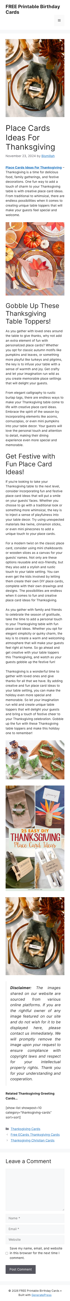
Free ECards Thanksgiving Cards (35, 1134)
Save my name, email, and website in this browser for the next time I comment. (36, 1253)
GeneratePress (42, 1295)
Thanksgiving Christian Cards (33, 1140)
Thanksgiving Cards (25, 1129)
